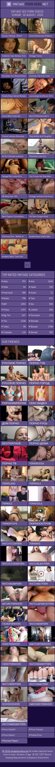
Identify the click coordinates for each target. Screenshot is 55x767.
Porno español (9, 729)
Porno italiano (9, 735)
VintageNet (30, 4)
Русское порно (10, 740)
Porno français (36, 729)
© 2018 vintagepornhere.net (15, 751)
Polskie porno (36, 735)
